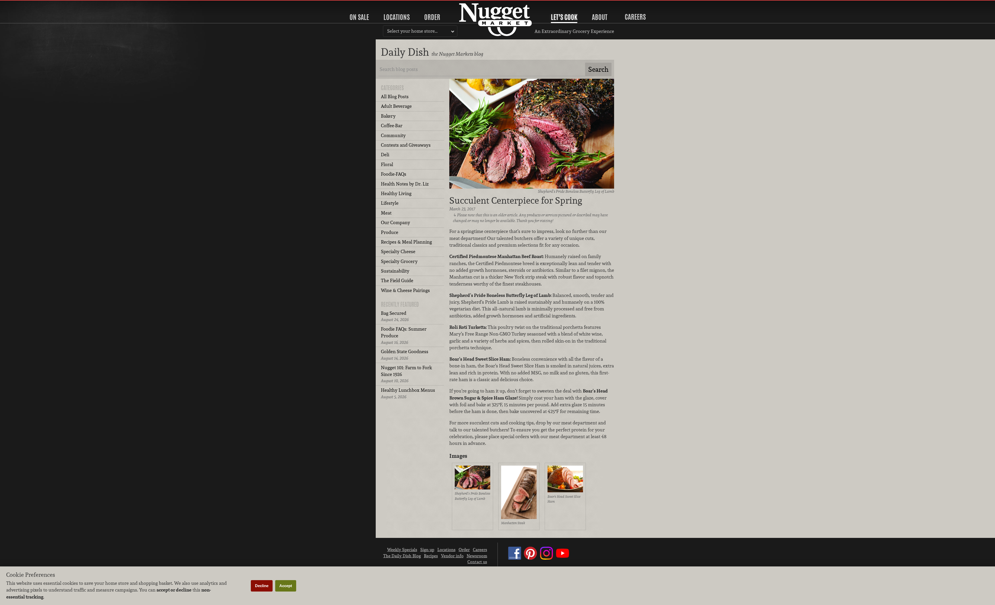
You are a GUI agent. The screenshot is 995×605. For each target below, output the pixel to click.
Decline (261, 585)
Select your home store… (412, 31)
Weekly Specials (402, 549)
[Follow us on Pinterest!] (530, 558)
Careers (635, 17)
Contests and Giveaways (406, 145)
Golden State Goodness (404, 354)
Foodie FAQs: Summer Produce (404, 335)
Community (393, 135)
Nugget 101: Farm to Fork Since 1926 (406, 374)
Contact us (477, 561)
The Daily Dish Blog (402, 555)
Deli (385, 155)
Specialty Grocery (399, 261)
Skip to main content (24, 4)
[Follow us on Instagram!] (546, 558)
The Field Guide (397, 280)
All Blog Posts (395, 96)
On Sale (359, 17)
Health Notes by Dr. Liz (405, 184)
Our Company (395, 222)
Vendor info (452, 555)
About (599, 17)
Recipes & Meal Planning (406, 242)
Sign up (427, 549)
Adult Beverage (396, 106)
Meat (386, 213)
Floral (387, 164)
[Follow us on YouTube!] (562, 558)
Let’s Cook (564, 17)
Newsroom (477, 555)
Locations (396, 17)
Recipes (431, 555)
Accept (285, 585)
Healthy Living (396, 193)
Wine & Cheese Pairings (405, 290)
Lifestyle (390, 203)
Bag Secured (395, 316)
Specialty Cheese (398, 251)
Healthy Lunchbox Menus (408, 393)
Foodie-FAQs (393, 174)
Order (432, 17)
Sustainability (395, 271)
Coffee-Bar (391, 126)
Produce (389, 232)
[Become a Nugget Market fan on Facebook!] (514, 558)
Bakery (388, 116)
